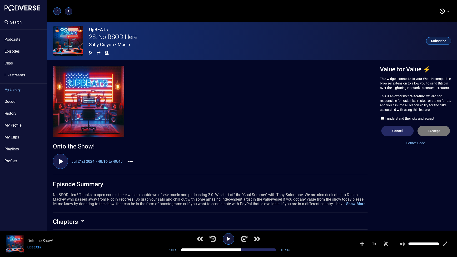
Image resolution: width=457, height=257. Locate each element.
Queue (10, 101)
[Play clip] (60, 161)
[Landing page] (22, 8)
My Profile (13, 125)
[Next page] (68, 11)
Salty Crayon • (109, 44)
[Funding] (107, 53)
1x (374, 244)
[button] (444, 11)
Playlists (12, 149)
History (10, 113)
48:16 (172, 250)
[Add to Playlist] (362, 244)
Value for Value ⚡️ (405, 69)
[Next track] (257, 239)
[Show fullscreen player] (445, 244)
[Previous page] (57, 11)
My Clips (12, 137)
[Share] (98, 53)
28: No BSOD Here (113, 36)
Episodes (12, 51)
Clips (9, 63)
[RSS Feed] (90, 53)
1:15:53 (285, 250)
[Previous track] (200, 239)
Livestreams (15, 75)
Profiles (11, 161)
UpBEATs (98, 29)
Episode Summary (78, 184)
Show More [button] (356, 204)
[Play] (228, 239)
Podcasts (12, 39)
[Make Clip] (386, 244)
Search (16, 22)
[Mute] (402, 244)
